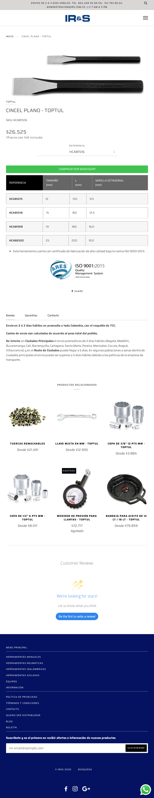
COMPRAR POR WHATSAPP (77, 169)
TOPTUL (11, 102)
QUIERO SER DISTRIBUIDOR (23, 715)
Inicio (9, 36)
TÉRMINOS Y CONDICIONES (22, 703)
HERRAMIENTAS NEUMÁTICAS (24, 663)
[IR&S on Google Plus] (86, 790)
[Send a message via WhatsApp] (145, 789)
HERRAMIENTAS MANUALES (23, 657)
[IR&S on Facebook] (66, 790)
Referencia (77, 145)
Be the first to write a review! (77, 616)
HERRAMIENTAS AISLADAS (23, 675)
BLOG (9, 721)
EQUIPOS (11, 681)
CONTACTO (12, 709)
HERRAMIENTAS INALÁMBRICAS (26, 669)
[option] (77, 72)
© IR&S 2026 (63, 769)
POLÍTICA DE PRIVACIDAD (21, 697)
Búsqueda (85, 769)
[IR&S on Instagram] (75, 790)
